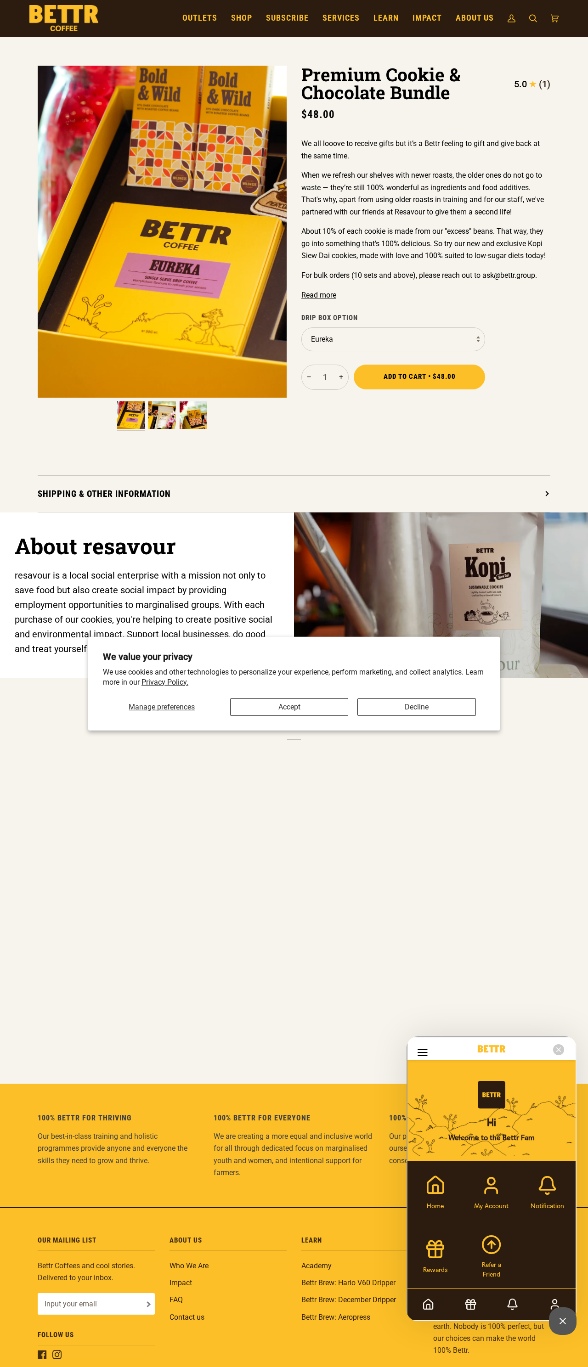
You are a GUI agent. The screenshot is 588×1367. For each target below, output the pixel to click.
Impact (181, 1282)
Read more (318, 295)
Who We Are (189, 1265)
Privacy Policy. (164, 681)
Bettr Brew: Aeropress (335, 1317)
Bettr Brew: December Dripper (348, 1299)
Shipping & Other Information (104, 494)
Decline (417, 707)
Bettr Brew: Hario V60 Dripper (348, 1282)
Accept (289, 707)
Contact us (187, 1317)
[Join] (148, 1304)
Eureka (322, 339)
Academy (316, 1265)
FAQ (176, 1299)
